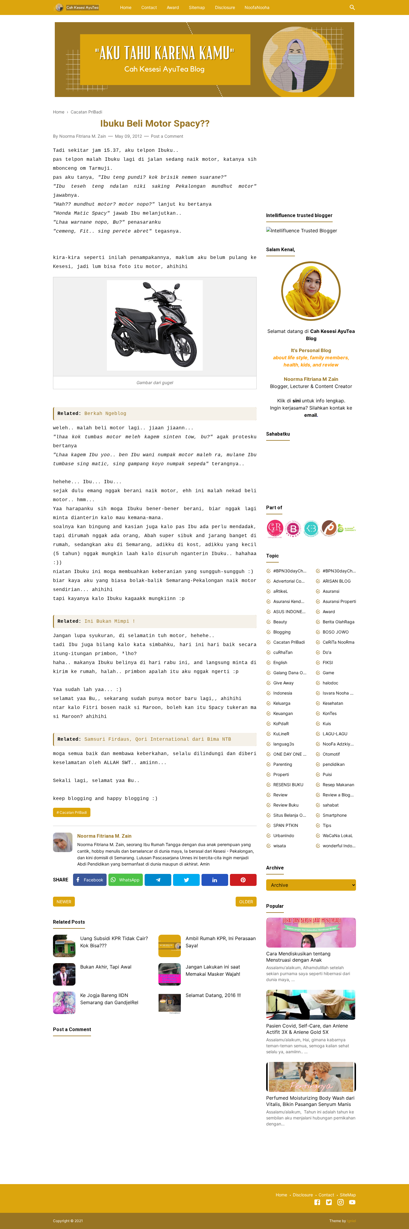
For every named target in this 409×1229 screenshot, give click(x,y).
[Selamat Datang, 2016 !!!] (169, 1003)
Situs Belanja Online (290, 815)
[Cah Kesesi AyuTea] (77, 7)
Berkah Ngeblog (105, 413)
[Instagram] (340, 1203)
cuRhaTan (283, 652)
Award (173, 7)
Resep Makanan (338, 784)
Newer (64, 901)
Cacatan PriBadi (73, 812)
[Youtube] (352, 1203)
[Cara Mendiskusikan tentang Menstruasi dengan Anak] (311, 946)
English (280, 662)
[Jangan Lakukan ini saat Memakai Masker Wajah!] (169, 974)
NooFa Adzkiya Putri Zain (339, 743)
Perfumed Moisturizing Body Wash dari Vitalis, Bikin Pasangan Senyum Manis (310, 1101)
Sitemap (197, 7)
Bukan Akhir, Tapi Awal (105, 967)
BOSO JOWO (336, 631)
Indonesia (282, 692)
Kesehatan (333, 703)
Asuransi (331, 591)
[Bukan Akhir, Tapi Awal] (64, 974)
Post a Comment (167, 136)
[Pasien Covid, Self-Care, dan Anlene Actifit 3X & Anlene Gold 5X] (311, 1018)
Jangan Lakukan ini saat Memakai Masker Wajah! (213, 970)
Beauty (280, 621)
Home (125, 7)
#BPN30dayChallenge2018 (290, 570)
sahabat (331, 804)
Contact (149, 7)
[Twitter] (186, 880)
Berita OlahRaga (339, 621)
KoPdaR (281, 723)
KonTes (330, 713)
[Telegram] (158, 880)
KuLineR (281, 733)
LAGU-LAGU (335, 733)
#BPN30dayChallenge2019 (339, 570)
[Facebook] (317, 1203)
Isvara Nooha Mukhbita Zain (339, 692)
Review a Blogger (339, 794)
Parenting (282, 764)
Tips (327, 825)
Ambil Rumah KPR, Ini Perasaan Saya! (221, 941)
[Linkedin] (215, 880)
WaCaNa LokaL (338, 835)
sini (297, 401)
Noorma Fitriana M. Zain (104, 836)
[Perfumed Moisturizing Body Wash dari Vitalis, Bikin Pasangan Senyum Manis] (311, 1090)
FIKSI (328, 662)
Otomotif (331, 754)
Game (328, 672)
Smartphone (335, 815)
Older (246, 901)
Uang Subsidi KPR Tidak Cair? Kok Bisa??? (114, 941)
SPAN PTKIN (285, 825)
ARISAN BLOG (337, 581)
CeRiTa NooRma (339, 642)
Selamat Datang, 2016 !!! (213, 995)
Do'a (327, 652)
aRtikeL (280, 591)
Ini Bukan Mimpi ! (109, 621)
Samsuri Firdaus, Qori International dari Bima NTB (157, 739)
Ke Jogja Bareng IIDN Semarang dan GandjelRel (109, 998)
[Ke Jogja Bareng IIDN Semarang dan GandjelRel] (64, 1003)
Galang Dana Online (290, 672)
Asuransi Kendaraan (290, 601)
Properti (281, 774)
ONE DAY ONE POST (290, 754)
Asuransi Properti (339, 601)
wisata (279, 845)
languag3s (283, 743)
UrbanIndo (283, 835)
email (310, 415)
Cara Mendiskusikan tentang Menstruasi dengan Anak (298, 957)
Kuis (327, 723)
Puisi (327, 774)
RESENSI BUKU (288, 784)
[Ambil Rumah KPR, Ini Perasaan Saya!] (169, 946)
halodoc (330, 682)
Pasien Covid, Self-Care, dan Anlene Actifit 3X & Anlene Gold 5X (307, 1029)
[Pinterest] (243, 880)
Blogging (282, 631)
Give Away (283, 682)
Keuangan (283, 713)
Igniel (351, 1221)
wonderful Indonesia (339, 845)
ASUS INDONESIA (290, 611)
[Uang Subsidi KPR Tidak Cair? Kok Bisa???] (64, 946)
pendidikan (334, 764)
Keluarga (281, 703)
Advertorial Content (290, 581)
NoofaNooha (257, 7)
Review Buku (286, 804)
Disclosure (225, 7)
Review (280, 794)
